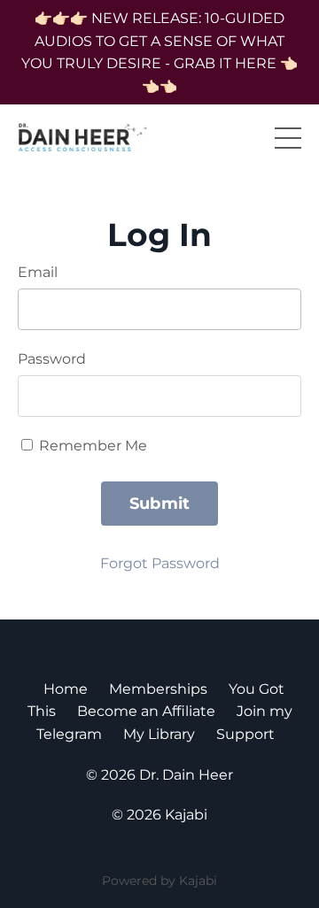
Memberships (158, 689)
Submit (160, 503)
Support (245, 734)
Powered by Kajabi (159, 881)
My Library (159, 734)
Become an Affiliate (146, 711)
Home (65, 689)
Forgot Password (160, 563)
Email (38, 272)
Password (52, 358)
